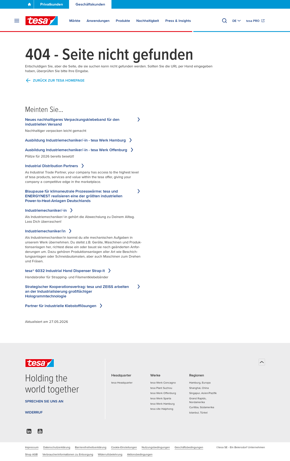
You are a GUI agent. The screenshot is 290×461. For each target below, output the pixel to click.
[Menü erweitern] (16, 20)
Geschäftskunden (90, 4)
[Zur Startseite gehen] (29, 4)
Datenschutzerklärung (56, 447)
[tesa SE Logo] (41, 21)
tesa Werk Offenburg (163, 393)
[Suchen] (224, 21)
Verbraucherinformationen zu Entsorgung (67, 454)
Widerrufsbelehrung (110, 454)
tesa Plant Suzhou (161, 387)
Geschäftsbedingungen (189, 447)
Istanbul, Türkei (198, 412)
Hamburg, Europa (199, 382)
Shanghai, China (199, 387)
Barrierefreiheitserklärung (90, 447)
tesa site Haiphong (161, 408)
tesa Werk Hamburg (162, 403)
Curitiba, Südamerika (201, 407)
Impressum (31, 447)
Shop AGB (31, 454)
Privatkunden (51, 4)
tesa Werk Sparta (160, 398)
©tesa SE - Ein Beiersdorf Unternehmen (240, 447)
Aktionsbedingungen (139, 454)
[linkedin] (29, 432)
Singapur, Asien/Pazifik (203, 393)
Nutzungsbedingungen (156, 447)
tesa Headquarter (122, 382)
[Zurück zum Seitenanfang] (262, 362)
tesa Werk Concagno (163, 382)
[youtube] (40, 432)
